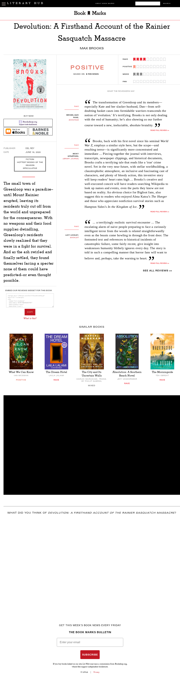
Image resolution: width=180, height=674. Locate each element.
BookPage (74, 120)
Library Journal (71, 159)
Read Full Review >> (159, 130)
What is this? (30, 318)
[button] (92, 445)
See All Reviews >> (157, 271)
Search (167, 3)
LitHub (85, 672)
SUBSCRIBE (90, 654)
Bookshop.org (121, 664)
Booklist (74, 237)
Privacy (96, 672)
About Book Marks (104, 3)
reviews (92, 74)
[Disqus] (92, 564)
